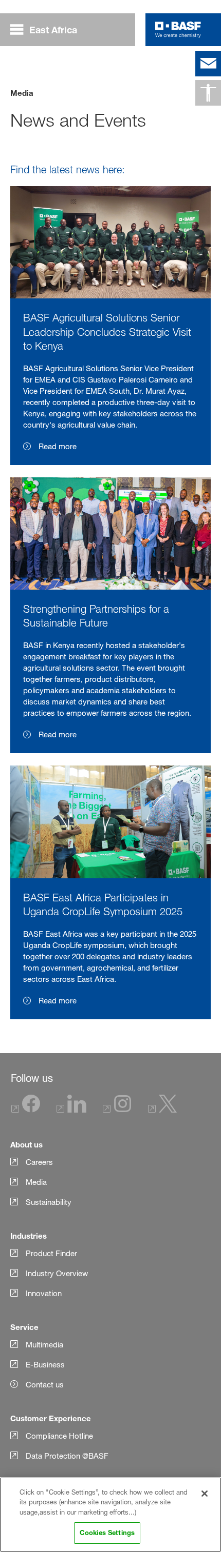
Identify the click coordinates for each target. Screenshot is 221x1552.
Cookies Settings (107, 1532)
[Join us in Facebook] (26, 1109)
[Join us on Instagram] (117, 1109)
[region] (110, 1514)
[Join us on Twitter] (162, 1109)
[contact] (208, 63)
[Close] (204, 1493)
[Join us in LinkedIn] (71, 1109)
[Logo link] (178, 30)
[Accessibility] (208, 93)
